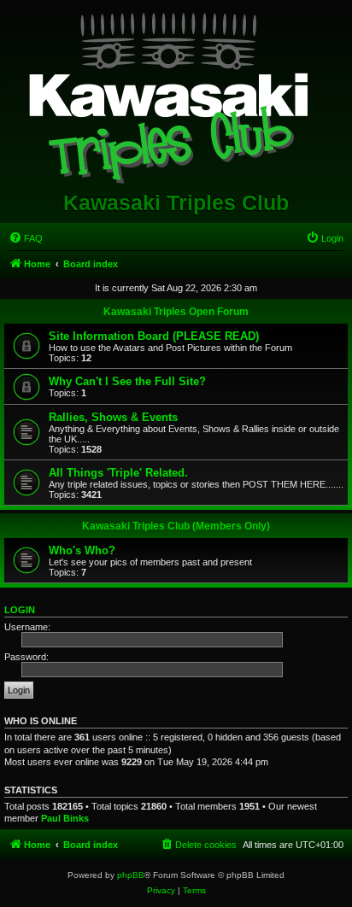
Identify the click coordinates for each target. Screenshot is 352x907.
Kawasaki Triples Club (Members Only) (176, 526)
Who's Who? (82, 550)
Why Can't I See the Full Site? (127, 381)
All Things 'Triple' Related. (118, 472)
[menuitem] (26, 238)
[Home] (176, 94)
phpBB (130, 875)
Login (19, 610)
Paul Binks (65, 818)
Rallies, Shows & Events (113, 417)
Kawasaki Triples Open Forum (176, 312)
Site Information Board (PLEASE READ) (154, 336)
